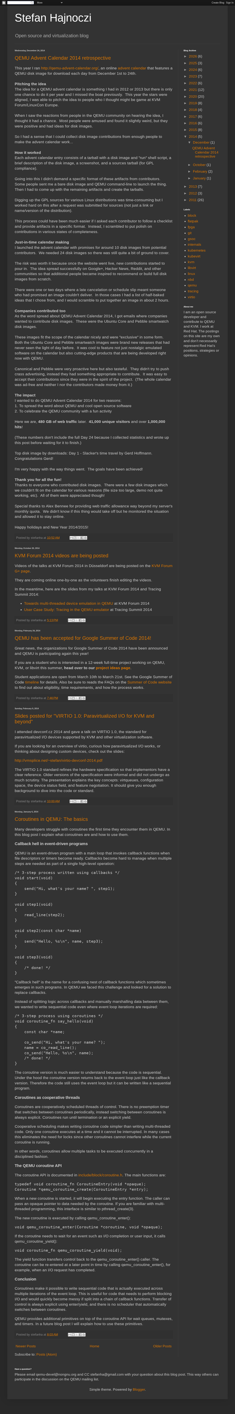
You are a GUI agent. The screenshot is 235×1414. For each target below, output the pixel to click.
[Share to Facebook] (82, 538)
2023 (193, 76)
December (201, 142)
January (200, 178)
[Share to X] (78, 538)
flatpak (193, 221)
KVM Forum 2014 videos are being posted (61, 555)
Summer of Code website (149, 682)
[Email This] (71, 538)
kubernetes (197, 250)
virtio (191, 297)
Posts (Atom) (46, 1354)
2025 (193, 63)
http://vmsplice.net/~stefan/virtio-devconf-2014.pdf (58, 760)
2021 (193, 90)
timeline (32, 682)
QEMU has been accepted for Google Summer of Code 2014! (83, 638)
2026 (193, 56)
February (200, 171)
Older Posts (162, 1346)
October (200, 165)
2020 (193, 96)
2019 (193, 103)
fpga (191, 227)
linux (191, 274)
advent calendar (132, 68)
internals (194, 244)
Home (94, 1346)
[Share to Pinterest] (85, 538)
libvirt (192, 268)
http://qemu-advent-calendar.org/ (69, 68)
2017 (193, 116)
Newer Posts (26, 1346)
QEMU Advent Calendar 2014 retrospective (63, 58)
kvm (191, 262)
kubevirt (194, 256)
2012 (193, 193)
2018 (193, 110)
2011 (193, 200)
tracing (193, 291)
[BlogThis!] (75, 538)
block (192, 215)
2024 (193, 70)
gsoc (192, 239)
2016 (193, 123)
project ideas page (113, 668)
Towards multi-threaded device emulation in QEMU (68, 603)
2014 (193, 136)
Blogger (139, 1389)
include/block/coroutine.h (100, 1175)
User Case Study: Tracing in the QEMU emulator (66, 609)
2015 (193, 130)
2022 (193, 83)
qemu (192, 285)
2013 (193, 186)
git (189, 233)
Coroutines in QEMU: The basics (51, 819)
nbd (191, 280)
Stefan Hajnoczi (53, 18)
